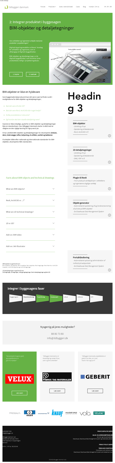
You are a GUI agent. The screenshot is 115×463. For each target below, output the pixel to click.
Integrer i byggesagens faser (26, 288)
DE (111, 6)
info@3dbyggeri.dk (7, 433)
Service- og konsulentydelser (105, 437)
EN (108, 6)
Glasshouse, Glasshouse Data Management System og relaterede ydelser (93, 439)
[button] (52, 7)
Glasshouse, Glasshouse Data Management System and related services (93, 452)
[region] (90, 127)
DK (105, 6)
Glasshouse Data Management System (90, 211)
